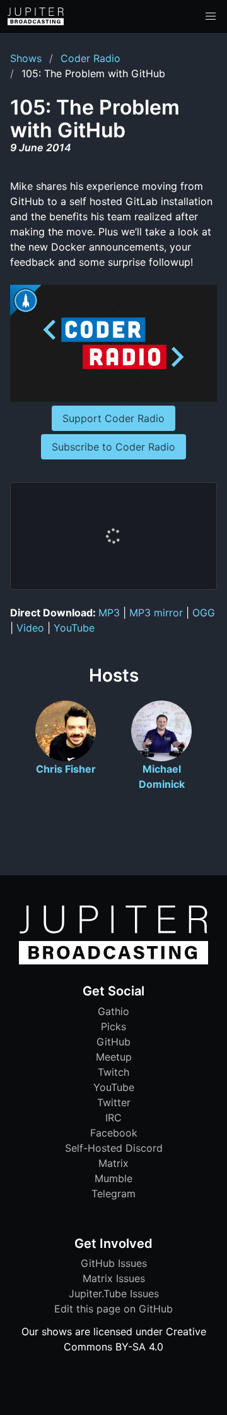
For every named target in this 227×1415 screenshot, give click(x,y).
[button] (210, 16)
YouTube (74, 627)
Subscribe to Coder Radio (113, 446)
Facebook (113, 1132)
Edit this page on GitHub (113, 1308)
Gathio (113, 1011)
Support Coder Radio (113, 418)
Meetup (114, 1056)
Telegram (113, 1193)
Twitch (113, 1072)
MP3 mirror (156, 612)
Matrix (113, 1163)
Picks (113, 1026)
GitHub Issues (114, 1263)
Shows (26, 58)
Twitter (114, 1102)
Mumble (113, 1178)
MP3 (109, 612)
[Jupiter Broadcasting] (113, 961)
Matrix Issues (114, 1278)
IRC (113, 1117)
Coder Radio (90, 58)
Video (30, 627)
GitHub (113, 1041)
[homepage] (35, 16)
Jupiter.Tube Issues (114, 1293)
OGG (203, 612)
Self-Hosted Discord (114, 1148)
